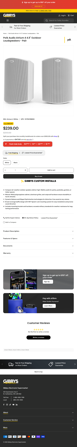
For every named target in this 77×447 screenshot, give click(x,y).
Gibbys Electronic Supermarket (17, 442)
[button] (71, 15)
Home (5, 33)
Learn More (49, 306)
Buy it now (38, 176)
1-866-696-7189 (18, 397)
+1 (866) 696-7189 (45, 11)
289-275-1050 (18, 400)
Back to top (39, 372)
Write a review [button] (38, 337)
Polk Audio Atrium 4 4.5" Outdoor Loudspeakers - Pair (23, 33)
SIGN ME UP (38, 6)
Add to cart (51, 170)
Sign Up (48, 281)
